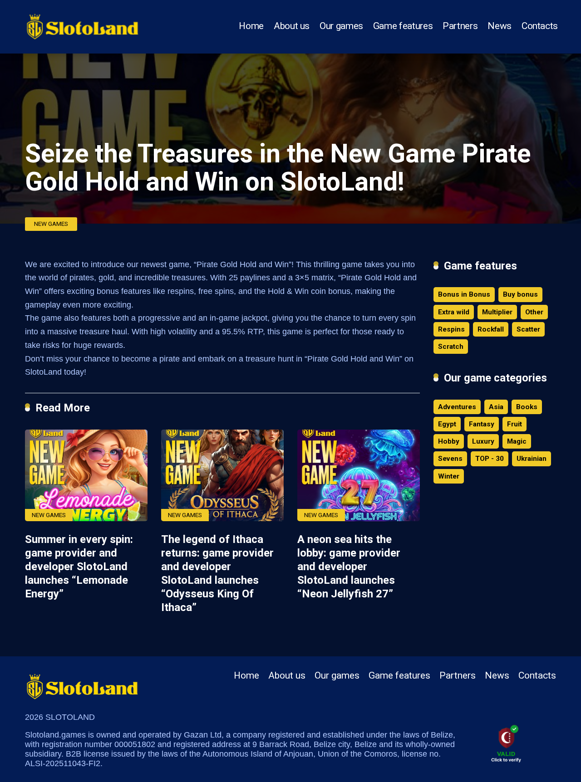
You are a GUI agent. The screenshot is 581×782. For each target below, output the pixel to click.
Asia (496, 407)
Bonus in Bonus (464, 294)
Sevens (450, 459)
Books (526, 407)
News (499, 25)
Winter (448, 476)
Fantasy (481, 424)
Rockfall (491, 329)
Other (534, 312)
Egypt (447, 424)
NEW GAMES (51, 223)
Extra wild (453, 312)
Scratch (450, 346)
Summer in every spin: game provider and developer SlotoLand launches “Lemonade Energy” (79, 566)
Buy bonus (520, 294)
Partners (460, 25)
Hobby (448, 441)
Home (251, 25)
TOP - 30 (489, 459)
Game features (403, 25)
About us (292, 25)
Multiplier (497, 312)
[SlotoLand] (82, 23)
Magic (517, 441)
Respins (451, 329)
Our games (341, 25)
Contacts (540, 25)
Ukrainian (532, 459)
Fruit (514, 424)
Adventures (457, 407)
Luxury (483, 441)
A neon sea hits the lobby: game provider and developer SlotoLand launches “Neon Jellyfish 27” (348, 566)
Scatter (528, 329)
